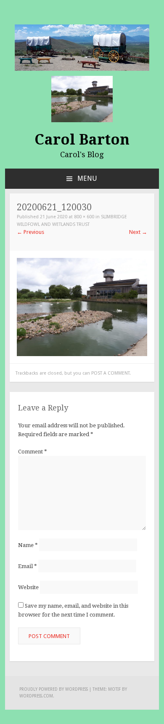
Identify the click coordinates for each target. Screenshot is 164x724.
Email (27, 566)
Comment (32, 451)
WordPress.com (36, 696)
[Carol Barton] (82, 47)
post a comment (110, 373)
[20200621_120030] (82, 306)
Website (28, 587)
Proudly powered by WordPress (53, 689)
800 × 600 (84, 217)
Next (138, 232)
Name (28, 545)
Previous (30, 232)
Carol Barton (82, 139)
